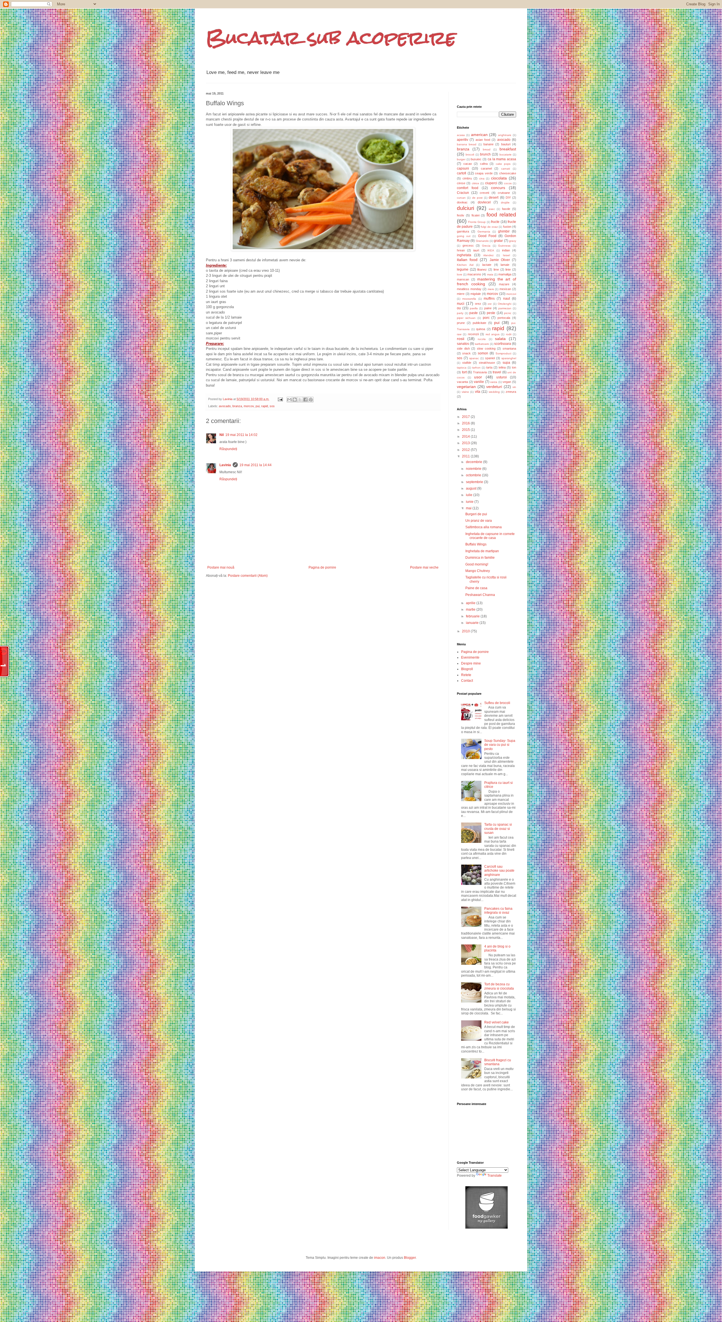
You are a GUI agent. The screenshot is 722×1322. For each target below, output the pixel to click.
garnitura (463, 231)
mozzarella (469, 298)
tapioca (461, 367)
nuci (460, 303)
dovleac (462, 202)
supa (506, 363)
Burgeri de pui (476, 514)
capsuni (463, 168)
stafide (466, 362)
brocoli (470, 154)
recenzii (473, 334)
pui (257, 406)
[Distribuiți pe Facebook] (305, 399)
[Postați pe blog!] (295, 399)
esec (492, 209)
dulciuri (465, 208)
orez (478, 303)
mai (469, 508)
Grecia (486, 245)
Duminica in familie (480, 558)
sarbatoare (482, 343)
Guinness (504, 245)
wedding (494, 391)
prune (461, 323)
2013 (466, 443)
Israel (506, 255)
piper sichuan (466, 317)
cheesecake (507, 173)
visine (465, 391)
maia (490, 274)
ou (459, 308)
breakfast (507, 149)
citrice (475, 183)
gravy (512, 240)
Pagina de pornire (322, 567)
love (459, 274)
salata (500, 338)
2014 (466, 437)
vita (477, 392)
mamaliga (504, 274)
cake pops (503, 163)
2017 (466, 417)
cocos (508, 183)
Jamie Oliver (500, 260)
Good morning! (476, 564)
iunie (470, 502)
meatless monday (469, 289)
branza (237, 406)
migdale (475, 293)
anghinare (504, 135)
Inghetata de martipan (482, 551)
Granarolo (482, 240)
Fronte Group (477, 221)
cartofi (461, 173)
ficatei (475, 215)
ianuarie (472, 623)
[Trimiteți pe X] (300, 399)
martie (471, 609)
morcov (249, 406)
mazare (504, 284)
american (479, 134)
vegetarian (466, 386)
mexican (505, 289)
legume (462, 269)
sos (272, 406)
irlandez (488, 255)
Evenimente (470, 657)
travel (497, 372)
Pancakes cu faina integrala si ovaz (498, 911)
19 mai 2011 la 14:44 (255, 465)
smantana (509, 348)
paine (488, 308)
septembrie (475, 482)
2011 (466, 456)
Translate (494, 1176)
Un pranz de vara (478, 521)
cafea (484, 163)
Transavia (480, 372)
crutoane (504, 192)
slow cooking (486, 348)
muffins (489, 299)
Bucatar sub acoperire (331, 38)
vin (514, 387)
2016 (466, 423)
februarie (473, 616)
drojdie (505, 202)
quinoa (480, 329)
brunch (485, 154)
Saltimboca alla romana (483, 527)
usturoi (501, 377)
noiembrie (474, 469)
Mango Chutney (477, 571)
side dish (463, 348)
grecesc (468, 245)
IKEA (490, 250)
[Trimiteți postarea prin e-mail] (280, 399)
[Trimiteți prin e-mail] (289, 399)
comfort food (467, 188)
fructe (495, 222)
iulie (469, 495)
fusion (507, 226)
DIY (508, 197)
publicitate (479, 323)
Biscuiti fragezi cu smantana (497, 1062)
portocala (504, 317)
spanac (474, 358)
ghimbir (504, 231)
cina (482, 178)
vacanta (462, 381)
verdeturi (494, 386)
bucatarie (505, 154)
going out (463, 236)
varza (493, 381)
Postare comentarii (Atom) (248, 576)
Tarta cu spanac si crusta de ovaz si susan (498, 829)
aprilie (471, 603)
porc (486, 318)
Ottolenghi (504, 303)
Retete (466, 675)
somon (483, 353)
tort (464, 372)
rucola (482, 339)
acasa (461, 135)
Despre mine (471, 663)
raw (459, 334)
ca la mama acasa (502, 159)
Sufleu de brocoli (497, 703)
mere (491, 289)
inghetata (464, 255)
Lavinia (225, 465)
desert (493, 197)
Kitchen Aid (465, 264)
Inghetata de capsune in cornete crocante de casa (490, 536)
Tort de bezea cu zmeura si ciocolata (499, 986)
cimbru (467, 178)
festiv (460, 215)
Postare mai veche (424, 567)
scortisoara (502, 344)
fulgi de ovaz (489, 226)
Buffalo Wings (476, 544)
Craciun (463, 193)
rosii (460, 338)
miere (461, 293)
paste (473, 313)
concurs (498, 187)
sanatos (463, 344)
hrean (461, 250)
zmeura (511, 391)
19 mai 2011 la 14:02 (241, 435)
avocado (225, 406)
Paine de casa (476, 588)
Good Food (487, 236)
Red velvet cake (496, 1022)
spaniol (490, 358)
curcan (461, 197)
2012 (466, 450)
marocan (463, 279)
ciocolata (499, 178)
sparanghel (508, 358)
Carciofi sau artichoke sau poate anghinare (499, 871)
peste (491, 313)
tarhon (476, 367)
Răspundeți (228, 449)
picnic (507, 313)
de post (477, 197)
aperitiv (462, 140)
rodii (508, 334)
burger (461, 159)
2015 (466, 430)
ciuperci (491, 183)
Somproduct (503, 353)
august (471, 488)
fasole (506, 209)
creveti (484, 192)
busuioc (476, 159)
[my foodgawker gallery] (486, 1227)
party (460, 313)
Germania (483, 231)
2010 (466, 631)
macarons (474, 274)
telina (502, 367)
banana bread (466, 144)
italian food (467, 259)
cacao (467, 163)
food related (501, 215)
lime (496, 269)
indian (506, 250)
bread (486, 149)
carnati (505, 168)
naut (506, 299)
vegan (507, 381)
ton (514, 367)
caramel (486, 168)
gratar (498, 241)
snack (466, 353)
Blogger (410, 1258)
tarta (489, 367)
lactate (486, 264)
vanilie (479, 382)
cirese (461, 183)
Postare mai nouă (220, 567)
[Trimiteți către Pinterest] (311, 399)
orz (490, 303)
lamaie (505, 264)
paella (474, 308)
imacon (379, 1258)
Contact (467, 681)
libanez (482, 269)
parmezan (504, 308)
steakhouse (487, 362)
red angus (492, 334)
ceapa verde (484, 173)
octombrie (474, 475)
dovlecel (484, 202)
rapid (264, 406)
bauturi (505, 144)
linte (508, 269)
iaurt (476, 250)
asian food (483, 139)
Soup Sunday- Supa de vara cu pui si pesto (499, 745)
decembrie (474, 462)
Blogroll (467, 669)
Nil (221, 435)
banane (488, 144)
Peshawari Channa (480, 595)
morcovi (511, 293)
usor (478, 377)
